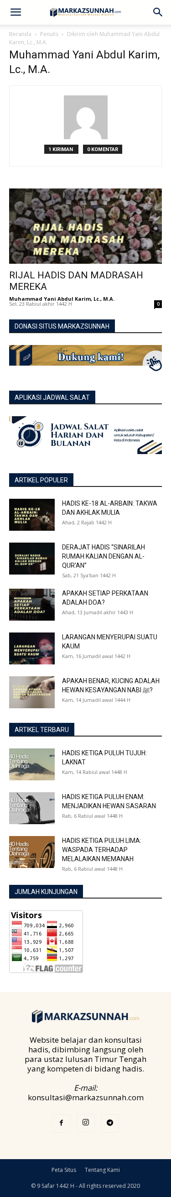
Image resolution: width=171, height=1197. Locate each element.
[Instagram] (86, 1123)
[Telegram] (110, 1123)
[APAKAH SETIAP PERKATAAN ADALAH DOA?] (32, 605)
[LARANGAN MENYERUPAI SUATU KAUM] (32, 648)
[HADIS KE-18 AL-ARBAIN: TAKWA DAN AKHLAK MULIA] (32, 515)
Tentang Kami (102, 1170)
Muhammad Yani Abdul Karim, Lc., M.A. (61, 298)
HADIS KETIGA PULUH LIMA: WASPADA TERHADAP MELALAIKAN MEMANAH (101, 849)
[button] (15, 12)
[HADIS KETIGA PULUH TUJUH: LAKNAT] (32, 764)
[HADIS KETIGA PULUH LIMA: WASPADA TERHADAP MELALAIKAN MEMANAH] (32, 852)
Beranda (20, 34)
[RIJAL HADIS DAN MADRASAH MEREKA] (85, 226)
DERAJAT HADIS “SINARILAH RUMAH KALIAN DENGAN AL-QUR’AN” (103, 556)
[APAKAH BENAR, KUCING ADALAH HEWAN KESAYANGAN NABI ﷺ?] (32, 692)
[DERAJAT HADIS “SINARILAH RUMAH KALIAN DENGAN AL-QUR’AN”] (32, 559)
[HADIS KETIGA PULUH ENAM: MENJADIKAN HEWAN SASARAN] (32, 808)
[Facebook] (61, 1123)
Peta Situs (64, 1170)
